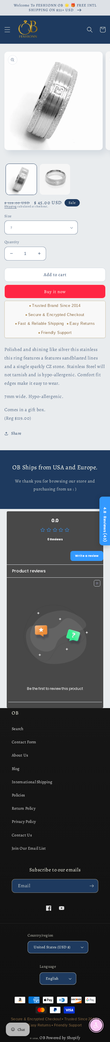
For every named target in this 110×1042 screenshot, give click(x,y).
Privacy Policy (24, 821)
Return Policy (23, 808)
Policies (18, 795)
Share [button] (16, 433)
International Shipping (32, 782)
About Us (20, 755)
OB (42, 1038)
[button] (7, 29)
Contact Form (24, 742)
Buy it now (55, 292)
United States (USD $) (52, 946)
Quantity (11, 241)
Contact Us (22, 835)
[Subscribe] (91, 886)
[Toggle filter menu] (97, 583)
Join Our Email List (29, 848)
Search (17, 729)
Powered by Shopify (63, 1038)
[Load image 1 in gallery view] (21, 179)
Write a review (87, 556)
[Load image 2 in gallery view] (55, 179)
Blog (15, 769)
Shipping (10, 206)
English (52, 978)
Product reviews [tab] (29, 571)
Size (8, 216)
